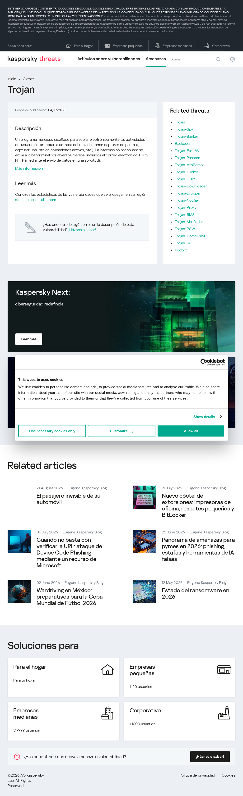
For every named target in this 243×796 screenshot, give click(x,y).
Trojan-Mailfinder (189, 221)
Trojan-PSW (185, 229)
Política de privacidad (197, 775)
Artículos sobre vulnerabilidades (108, 58)
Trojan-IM (183, 243)
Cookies (228, 775)
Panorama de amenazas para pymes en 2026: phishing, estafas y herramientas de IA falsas (198, 549)
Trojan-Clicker (186, 172)
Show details (204, 417)
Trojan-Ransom (187, 157)
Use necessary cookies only (52, 431)
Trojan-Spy (184, 129)
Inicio (12, 79)
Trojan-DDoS (185, 179)
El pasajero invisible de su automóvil (68, 498)
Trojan (180, 122)
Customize (119, 431)
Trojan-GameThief (190, 236)
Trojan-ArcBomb (189, 165)
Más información (29, 168)
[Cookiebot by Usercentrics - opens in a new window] (204, 362)
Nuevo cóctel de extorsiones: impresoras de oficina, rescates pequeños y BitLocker (198, 505)
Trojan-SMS (185, 214)
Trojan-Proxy (185, 207)
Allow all (191, 431)
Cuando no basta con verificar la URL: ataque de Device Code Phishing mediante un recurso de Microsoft (69, 553)
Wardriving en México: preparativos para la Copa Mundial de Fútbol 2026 (70, 596)
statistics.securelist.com (35, 199)
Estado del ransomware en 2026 (195, 593)
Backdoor (183, 143)
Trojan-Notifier (187, 200)
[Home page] (36, 59)
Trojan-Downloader (191, 186)
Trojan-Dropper (188, 193)
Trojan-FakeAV (187, 150)
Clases (28, 79)
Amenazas (156, 58)
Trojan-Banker (186, 136)
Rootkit (181, 250)
